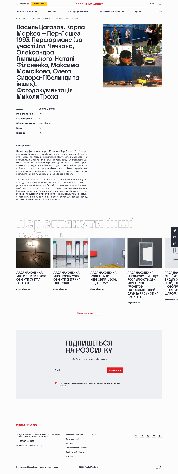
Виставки (52, 12)
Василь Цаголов (47, 109)
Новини (93, 435)
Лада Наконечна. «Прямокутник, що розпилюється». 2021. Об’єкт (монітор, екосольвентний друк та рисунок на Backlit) (143, 285)
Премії (138, 12)
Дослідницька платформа (110, 12)
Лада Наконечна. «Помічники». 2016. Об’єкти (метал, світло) (31, 278)
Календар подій (72, 439)
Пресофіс (70, 456)
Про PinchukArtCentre (75, 452)
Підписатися (115, 370)
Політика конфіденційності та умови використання (37, 467)
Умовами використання (83, 383)
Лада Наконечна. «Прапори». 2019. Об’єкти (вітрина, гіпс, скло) (67, 278)
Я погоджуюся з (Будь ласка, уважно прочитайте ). (89, 384)
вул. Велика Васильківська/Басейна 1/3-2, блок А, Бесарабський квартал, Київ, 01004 (40, 436)
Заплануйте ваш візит (25, 12)
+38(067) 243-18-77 (26, 441)
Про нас (158, 12)
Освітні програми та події (77, 12)
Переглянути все (85, 313)
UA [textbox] (150, 4)
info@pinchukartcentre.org (30, 446)
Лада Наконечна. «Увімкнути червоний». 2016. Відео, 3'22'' (103, 278)
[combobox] (151, 3)
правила (62, 386)
